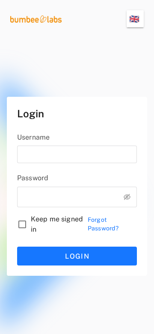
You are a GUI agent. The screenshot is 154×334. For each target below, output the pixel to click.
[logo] (36, 19)
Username (33, 137)
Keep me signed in (57, 224)
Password (32, 178)
